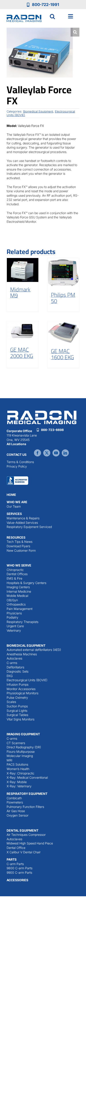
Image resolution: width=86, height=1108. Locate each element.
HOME (11, 495)
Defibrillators (15, 667)
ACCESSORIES (17, 880)
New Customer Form (21, 550)
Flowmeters (15, 802)
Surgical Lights (17, 710)
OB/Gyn (12, 600)
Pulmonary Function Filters (25, 807)
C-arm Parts (15, 864)
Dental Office (16, 848)
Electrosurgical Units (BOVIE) (27, 680)
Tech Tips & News (19, 541)
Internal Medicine (19, 591)
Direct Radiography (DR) (24, 747)
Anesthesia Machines (22, 654)
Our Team (14, 506)
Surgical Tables (17, 715)
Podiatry (12, 617)
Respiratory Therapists (22, 622)
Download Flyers (18, 546)
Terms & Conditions (20, 462)
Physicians (14, 613)
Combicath (14, 798)
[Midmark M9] (22, 270)
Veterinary (14, 630)
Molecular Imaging (20, 756)
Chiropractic (15, 570)
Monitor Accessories (21, 689)
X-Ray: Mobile (17, 782)
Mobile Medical (17, 596)
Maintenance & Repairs (23, 518)
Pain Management (19, 609)
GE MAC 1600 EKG (62, 354)
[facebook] (37, 452)
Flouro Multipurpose (21, 751)
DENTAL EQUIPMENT (22, 830)
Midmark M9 (20, 292)
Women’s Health (18, 769)
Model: (12, 126)
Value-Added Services (22, 522)
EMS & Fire (14, 578)
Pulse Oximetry (17, 697)
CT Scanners (16, 743)
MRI (9, 760)
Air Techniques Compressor (26, 834)
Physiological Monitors (22, 693)
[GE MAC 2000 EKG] (22, 331)
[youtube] (56, 452)
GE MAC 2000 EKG (21, 352)
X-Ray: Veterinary (19, 786)
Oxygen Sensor (17, 815)
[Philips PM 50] (63, 272)
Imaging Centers (18, 587)
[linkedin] (65, 452)
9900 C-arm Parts (19, 872)
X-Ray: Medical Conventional (27, 777)
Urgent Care (15, 626)
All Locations (16, 444)
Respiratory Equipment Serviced (29, 527)
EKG (10, 676)
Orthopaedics (16, 604)
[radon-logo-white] (42, 411)
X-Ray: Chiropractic (20, 773)
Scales (11, 702)
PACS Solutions (17, 764)
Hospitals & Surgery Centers (26, 583)
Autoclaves (14, 658)
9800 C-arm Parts (19, 868)
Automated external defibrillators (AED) (34, 650)
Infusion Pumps (17, 684)
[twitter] (46, 452)
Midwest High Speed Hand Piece (30, 843)
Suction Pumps (17, 706)
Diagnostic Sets (17, 671)
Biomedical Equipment (38, 111)
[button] (52, 16)
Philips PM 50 (63, 297)
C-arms (12, 663)
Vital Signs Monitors (20, 719)
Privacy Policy (17, 466)
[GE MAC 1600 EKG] (63, 332)
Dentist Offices (17, 574)
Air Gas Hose (16, 811)
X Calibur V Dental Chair (24, 852)
